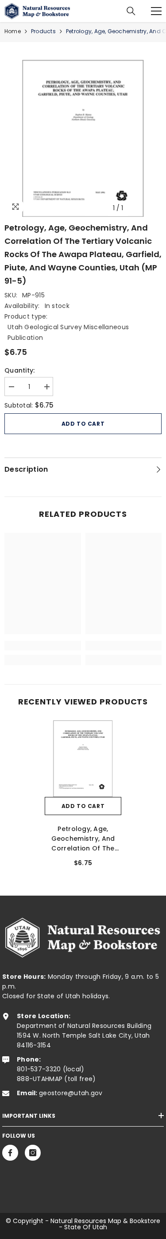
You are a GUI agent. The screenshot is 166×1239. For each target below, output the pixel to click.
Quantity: (19, 370)
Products (43, 31)
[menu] (156, 11)
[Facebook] (10, 1153)
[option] (83, 138)
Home (12, 31)
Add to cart (83, 423)
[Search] (131, 11)
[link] (42, 645)
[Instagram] (33, 1153)
